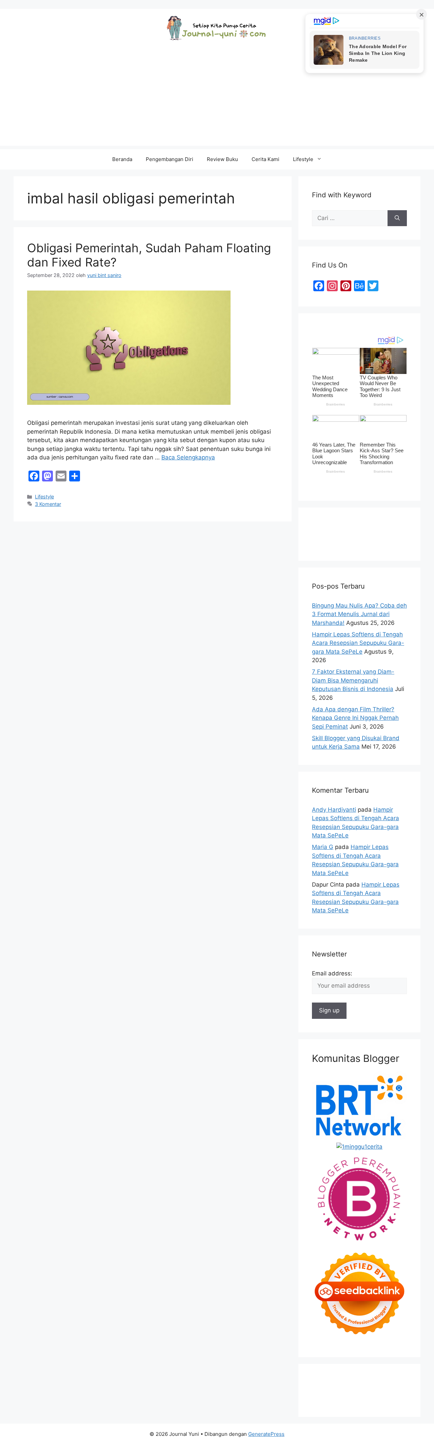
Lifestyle (303, 159)
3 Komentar (48, 504)
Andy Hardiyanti (334, 809)
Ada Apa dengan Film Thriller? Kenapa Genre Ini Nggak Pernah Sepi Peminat (355, 718)
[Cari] (397, 218)
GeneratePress (266, 1434)
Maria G (322, 847)
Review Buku (222, 159)
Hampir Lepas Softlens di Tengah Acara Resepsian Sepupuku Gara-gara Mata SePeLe (358, 643)
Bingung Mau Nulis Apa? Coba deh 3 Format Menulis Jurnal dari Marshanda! (359, 614)
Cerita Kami (265, 159)
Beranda (122, 159)
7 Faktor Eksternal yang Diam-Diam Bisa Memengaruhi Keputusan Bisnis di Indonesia (353, 680)
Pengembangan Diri (169, 159)
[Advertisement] (217, 98)
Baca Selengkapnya (188, 457)
